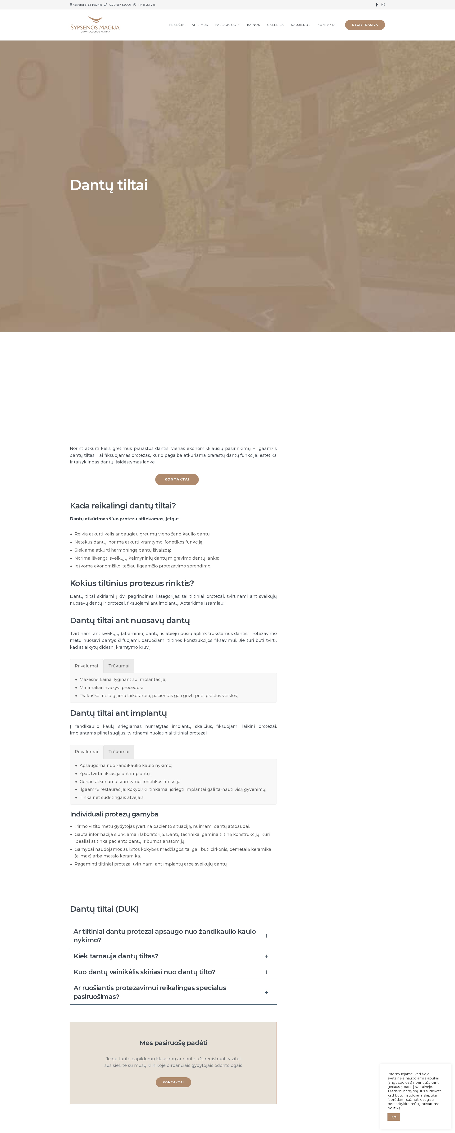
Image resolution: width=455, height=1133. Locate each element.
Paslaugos (225, 25)
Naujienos (300, 25)
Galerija (275, 25)
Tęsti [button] (393, 1117)
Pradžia (176, 25)
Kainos (253, 25)
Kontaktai (327, 25)
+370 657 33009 (120, 4)
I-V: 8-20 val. (146, 4)
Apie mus (200, 25)
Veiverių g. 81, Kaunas (87, 4)
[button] (177, 479)
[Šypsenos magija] (96, 24)
